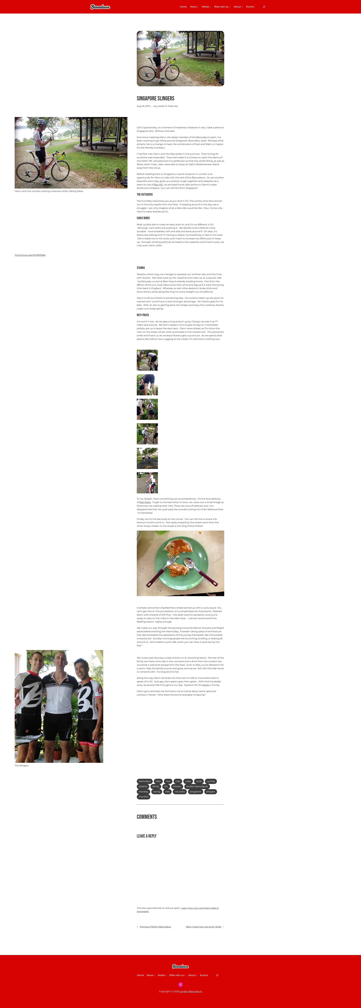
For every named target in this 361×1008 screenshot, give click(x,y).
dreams (143, 786)
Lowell (160, 106)
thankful (143, 796)
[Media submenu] (210, 6)
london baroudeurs (197, 786)
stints (205, 685)
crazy (188, 781)
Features (173, 106)
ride (167, 791)
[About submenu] (242, 6)
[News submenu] (198, 6)
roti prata (180, 791)
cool (178, 781)
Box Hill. (158, 184)
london (177, 786)
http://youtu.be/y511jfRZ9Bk (30, 255)
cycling (211, 781)
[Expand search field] (264, 7)
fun (166, 786)
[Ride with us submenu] (229, 6)
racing (156, 791)
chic (168, 781)
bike (158, 781)
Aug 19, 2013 (143, 106)
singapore (195, 791)
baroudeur (145, 781)
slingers (210, 791)
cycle (199, 781)
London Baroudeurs (190, 991)
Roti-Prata (145, 502)
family (155, 786)
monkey (143, 791)
